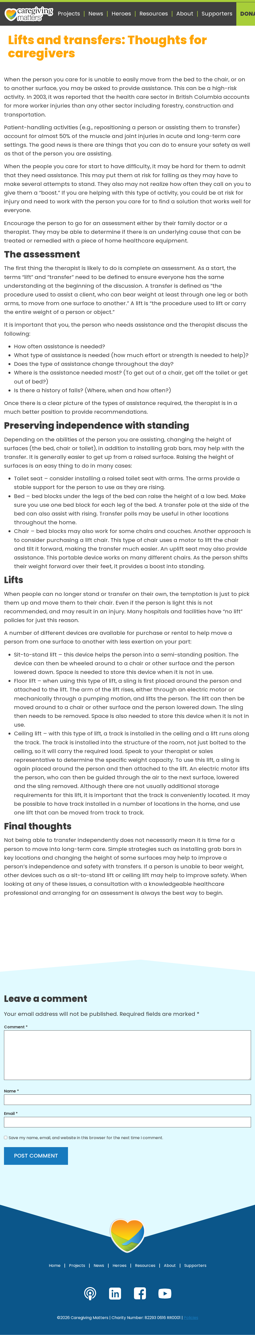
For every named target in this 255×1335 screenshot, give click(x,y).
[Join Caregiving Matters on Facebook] (140, 1294)
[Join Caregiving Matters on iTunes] (90, 1294)
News (95, 13)
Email (11, 1113)
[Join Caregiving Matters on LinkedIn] (115, 1294)
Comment (16, 1027)
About (184, 13)
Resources (153, 13)
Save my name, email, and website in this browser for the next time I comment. (86, 1138)
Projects (69, 13)
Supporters (217, 13)
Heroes (121, 13)
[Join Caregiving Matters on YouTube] (165, 1294)
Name (11, 1091)
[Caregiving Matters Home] (29, 14)
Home (55, 1266)
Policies (191, 1318)
